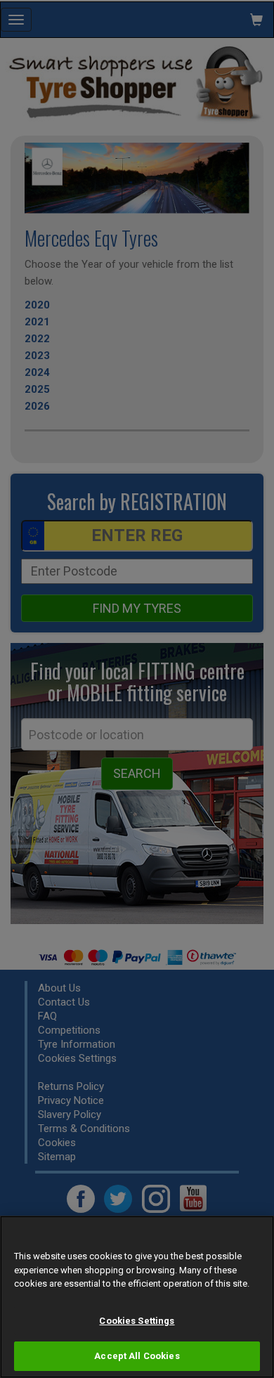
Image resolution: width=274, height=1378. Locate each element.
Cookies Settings (136, 1320)
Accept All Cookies (136, 1356)
